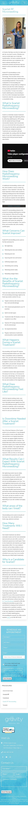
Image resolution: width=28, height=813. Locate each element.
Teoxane (5, 705)
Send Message (7, 678)
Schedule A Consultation (14, 206)
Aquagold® (6, 694)
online (8, 617)
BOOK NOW (3, 3)
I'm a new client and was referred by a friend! (12, 664)
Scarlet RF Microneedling (9, 701)
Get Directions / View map (11, 748)
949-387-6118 (8, 752)
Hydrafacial (6, 698)
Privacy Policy (17, 796)
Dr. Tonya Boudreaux (8, 601)
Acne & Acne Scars (8, 691)
